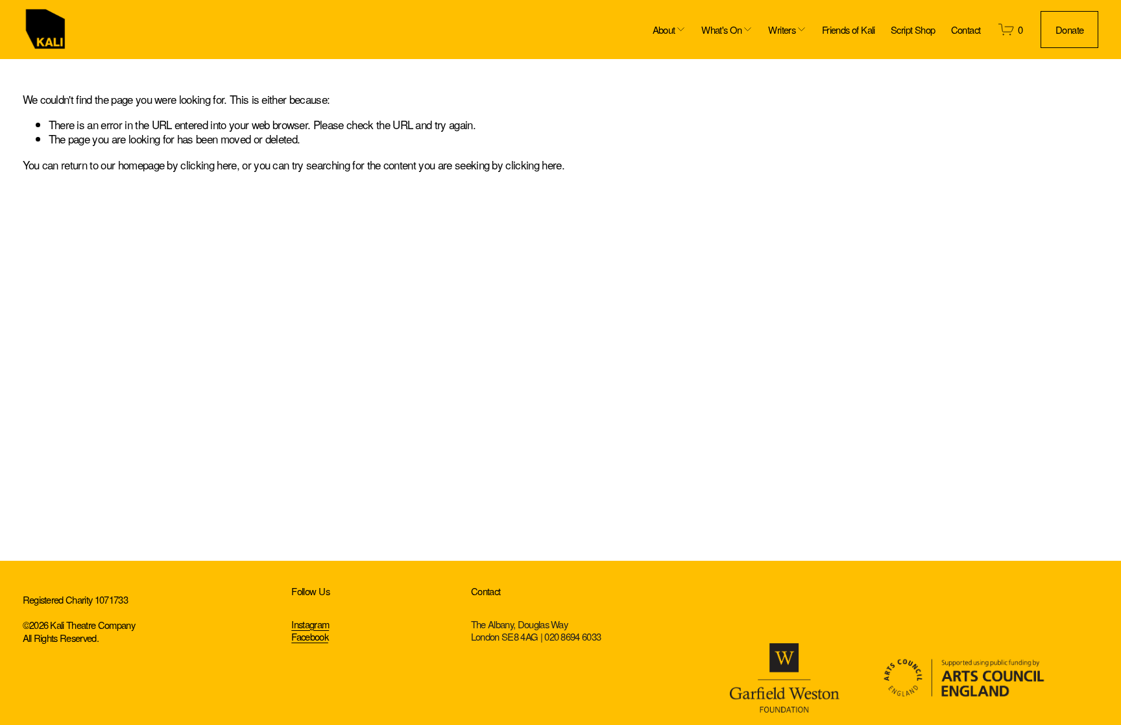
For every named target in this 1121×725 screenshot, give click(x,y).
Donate (1069, 29)
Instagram (310, 624)
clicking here (208, 164)
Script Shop (913, 29)
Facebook (309, 636)
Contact (966, 29)
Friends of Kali (848, 29)
